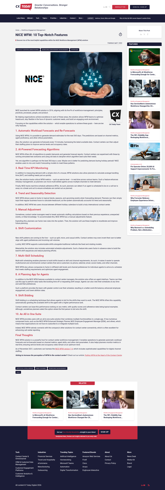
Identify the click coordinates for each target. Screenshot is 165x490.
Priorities (53, 18)
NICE (18, 372)
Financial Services (45, 456)
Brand (129, 463)
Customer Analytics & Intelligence (23, 475)
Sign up (105, 432)
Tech (38, 18)
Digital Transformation (69, 470)
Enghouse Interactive (90, 470)
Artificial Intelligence (25, 368)
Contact (108, 460)
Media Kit (131, 460)
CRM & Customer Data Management (24, 463)
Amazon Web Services (91, 456)
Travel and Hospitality (46, 460)
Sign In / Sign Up (140, 7)
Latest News (21, 18)
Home (17, 30)
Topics (45, 18)
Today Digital (31, 485)
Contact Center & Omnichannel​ (28, 49)
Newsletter (120, 7)
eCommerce (42, 463)
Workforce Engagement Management (55, 49)
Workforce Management (57, 368)
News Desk (131, 456)
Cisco (84, 463)
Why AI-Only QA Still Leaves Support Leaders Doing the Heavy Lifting (128, 18)
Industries (64, 18)
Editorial (30, 18)
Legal (129, 467)
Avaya (84, 467)
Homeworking (65, 460)
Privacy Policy (110, 463)
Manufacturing (44, 467)
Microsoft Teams (67, 463)
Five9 (84, 460)
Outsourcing (42, 470)
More (81, 18)
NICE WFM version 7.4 (64, 349)
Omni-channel (41, 368)
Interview (74, 49)
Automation (64, 467)
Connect (73, 18)
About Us (108, 456)
